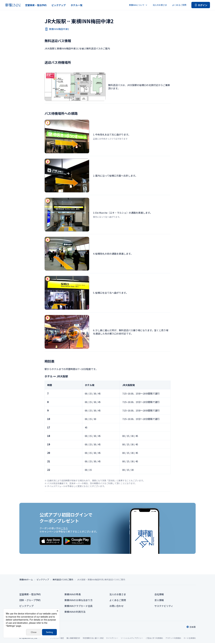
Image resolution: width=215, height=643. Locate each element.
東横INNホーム (26, 579)
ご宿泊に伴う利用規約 (154, 638)
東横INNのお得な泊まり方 (78, 600)
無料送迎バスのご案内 (63, 579)
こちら (64, 528)
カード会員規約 (190, 638)
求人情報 (159, 600)
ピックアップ (58, 5)
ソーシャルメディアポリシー (132, 638)
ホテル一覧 (76, 5)
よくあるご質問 (179, 4)
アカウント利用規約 (173, 638)
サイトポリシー (112, 638)
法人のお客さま (160, 4)
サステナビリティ (163, 606)
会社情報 (159, 594)
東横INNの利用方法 (74, 611)
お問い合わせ (116, 606)
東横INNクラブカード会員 (78, 606)
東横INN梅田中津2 (59, 29)
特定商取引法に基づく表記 (93, 638)
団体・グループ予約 (29, 600)
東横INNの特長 (72, 594)
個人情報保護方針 (73, 638)
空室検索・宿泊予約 (35, 5)
